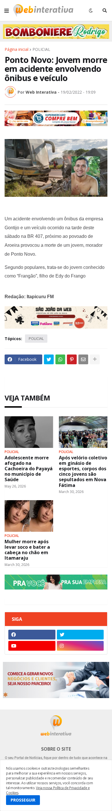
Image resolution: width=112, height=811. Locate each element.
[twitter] (80, 634)
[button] (6, 11)
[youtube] (31, 646)
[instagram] (80, 646)
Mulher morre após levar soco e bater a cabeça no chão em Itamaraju (27, 550)
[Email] (83, 359)
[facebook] (31, 634)
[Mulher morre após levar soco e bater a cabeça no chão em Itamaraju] (29, 516)
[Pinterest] (72, 359)
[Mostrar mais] (95, 359)
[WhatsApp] (60, 359)
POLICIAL (41, 49)
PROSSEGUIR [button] (23, 800)
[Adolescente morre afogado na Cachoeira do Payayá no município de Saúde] (29, 432)
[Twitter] (49, 359)
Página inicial (16, 49)
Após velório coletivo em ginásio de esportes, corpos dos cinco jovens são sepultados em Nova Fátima (83, 471)
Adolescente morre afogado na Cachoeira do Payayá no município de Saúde (29, 469)
